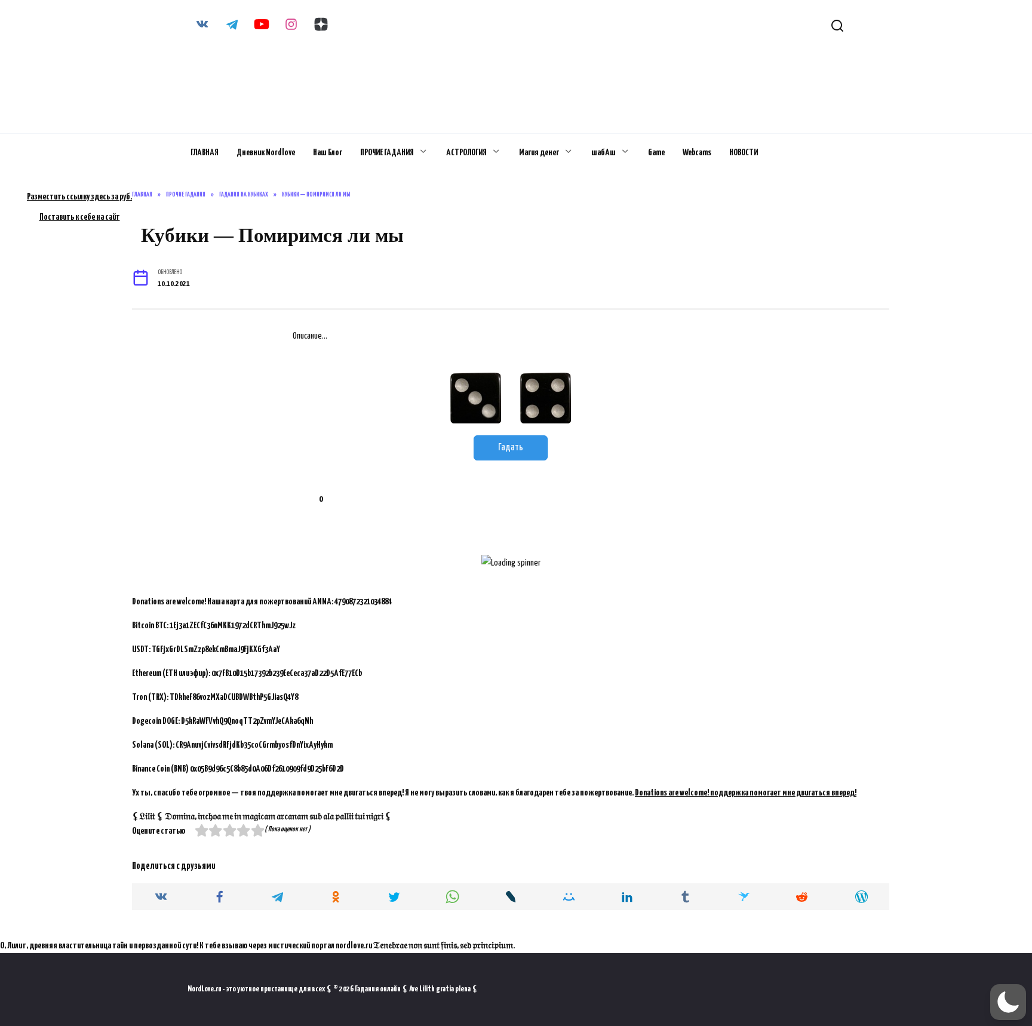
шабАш (603, 152)
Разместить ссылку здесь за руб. (79, 196)
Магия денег (539, 152)
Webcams (697, 152)
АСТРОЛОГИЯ (466, 152)
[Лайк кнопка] (302, 499)
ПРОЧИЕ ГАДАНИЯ (387, 152)
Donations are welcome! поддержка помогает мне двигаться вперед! (745, 792)
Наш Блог (327, 152)
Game (656, 152)
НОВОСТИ (743, 152)
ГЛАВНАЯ (205, 152)
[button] (1008, 1002)
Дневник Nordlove (265, 152)
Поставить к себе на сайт (79, 217)
